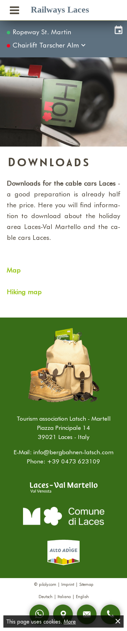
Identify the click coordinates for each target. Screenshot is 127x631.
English (82, 596)
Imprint (67, 584)
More (70, 621)
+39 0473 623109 (73, 461)
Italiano (64, 596)
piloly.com (47, 584)
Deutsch (45, 596)
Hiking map (24, 291)
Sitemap (86, 584)
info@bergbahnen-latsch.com (73, 452)
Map (14, 269)
